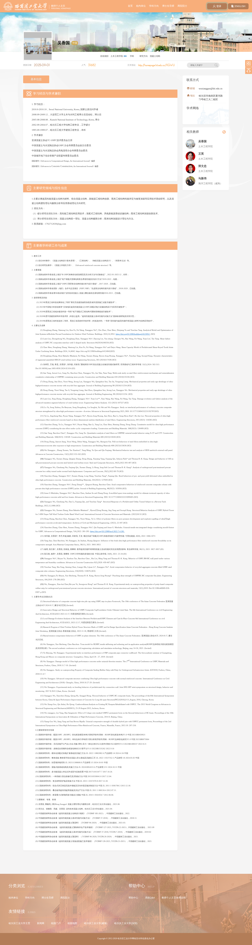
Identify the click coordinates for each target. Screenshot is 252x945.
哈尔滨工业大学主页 (19, 923)
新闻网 (40, 923)
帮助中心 (133, 897)
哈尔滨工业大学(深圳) (125, 923)
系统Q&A (150, 897)
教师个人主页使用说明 (174, 897)
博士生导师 (168, 5)
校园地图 (72, 923)
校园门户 (56, 923)
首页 (130, 5)
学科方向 (154, 5)
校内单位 (141, 5)
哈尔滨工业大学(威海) (95, 923)
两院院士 (182, 5)
